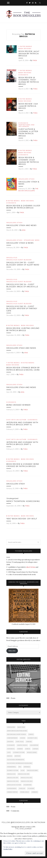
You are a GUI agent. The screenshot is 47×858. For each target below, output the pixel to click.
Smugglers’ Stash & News (20, 243)
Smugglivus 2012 (26, 777)
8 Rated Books (25, 99)
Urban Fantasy (12, 792)
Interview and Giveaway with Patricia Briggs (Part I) (22, 443)
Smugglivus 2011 (12, 777)
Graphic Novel (22, 745)
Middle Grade (32, 752)
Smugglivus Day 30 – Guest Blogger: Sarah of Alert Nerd (22, 264)
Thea (35, 60)
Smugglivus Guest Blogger (19, 260)
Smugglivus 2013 (12, 781)
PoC (20, 766)
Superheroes (11, 788)
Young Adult (24, 792)
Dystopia (10, 741)
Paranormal (11, 766)
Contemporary (12, 738)
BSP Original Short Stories (16, 734)
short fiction (30, 567)
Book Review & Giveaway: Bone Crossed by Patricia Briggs (22, 465)
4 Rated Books (25, 46)
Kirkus (27, 748)
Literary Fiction (18, 752)
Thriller (22, 788)
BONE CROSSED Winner (18, 405)
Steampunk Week (32, 240)
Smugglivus (11, 257)
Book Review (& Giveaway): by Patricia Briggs (28, 81)
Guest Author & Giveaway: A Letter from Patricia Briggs (28, 132)
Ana (23, 230)
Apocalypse (11, 727)
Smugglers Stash (26, 179)
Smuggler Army (32, 770)
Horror (20, 748)
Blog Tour (21, 727)
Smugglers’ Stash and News (21, 225)
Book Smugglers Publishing (17, 730)
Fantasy (29, 741)
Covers (22, 738)
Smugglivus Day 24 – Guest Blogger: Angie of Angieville (22, 285)
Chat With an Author (16, 419)
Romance (27, 766)
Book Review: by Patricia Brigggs (28, 53)
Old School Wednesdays (15, 759)
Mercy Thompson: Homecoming (23, 501)
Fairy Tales (20, 741)
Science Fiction (12, 770)
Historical (11, 748)
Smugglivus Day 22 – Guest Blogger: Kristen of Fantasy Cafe (21, 308)
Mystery (17, 756)
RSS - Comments (12, 811)
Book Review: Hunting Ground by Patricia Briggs (22, 329)
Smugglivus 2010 (23, 774)
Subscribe (12, 651)
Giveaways (23, 75)
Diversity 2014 (32, 738)
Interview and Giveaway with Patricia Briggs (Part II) (22, 424)
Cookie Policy (7, 849)
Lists (8, 752)
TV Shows (31, 788)
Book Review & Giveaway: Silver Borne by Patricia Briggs (23, 207)
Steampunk (27, 784)
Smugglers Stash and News (21, 348)
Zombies (35, 792)
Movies (9, 756)
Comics (31, 734)
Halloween (34, 745)
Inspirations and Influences (26, 125)
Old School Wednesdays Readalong (19, 763)
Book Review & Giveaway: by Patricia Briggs (28, 161)
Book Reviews (24, 48)
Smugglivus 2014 (26, 781)
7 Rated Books (25, 70)
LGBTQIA (35, 748)
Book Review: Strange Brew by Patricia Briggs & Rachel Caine (23, 369)
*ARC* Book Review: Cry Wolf (21, 519)
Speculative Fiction (14, 784)
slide (22, 770)
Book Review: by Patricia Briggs (28, 106)
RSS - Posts (10, 698)
